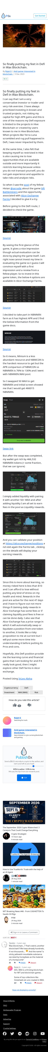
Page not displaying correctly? (24, 990)
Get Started (40, 15)
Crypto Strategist (18, 834)
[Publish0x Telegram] (20, 1034)
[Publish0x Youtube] (42, 1034)
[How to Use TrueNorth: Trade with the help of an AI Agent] (24, 854)
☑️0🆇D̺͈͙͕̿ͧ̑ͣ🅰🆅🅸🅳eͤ (19, 876)
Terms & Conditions (32, 1039)
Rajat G (8, 71)
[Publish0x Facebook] (5, 1034)
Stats (5, 1014)
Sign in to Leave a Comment (25, 932)
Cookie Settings (9, 1028)
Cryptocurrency (11, 688)
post (26, 184)
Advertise (7, 1019)
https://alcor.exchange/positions (24, 543)
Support (6, 1024)
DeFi (26, 688)
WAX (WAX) (22, 692)
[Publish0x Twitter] (12, 1034)
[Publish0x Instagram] (35, 1034)
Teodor (12, 943)
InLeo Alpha (25, 678)
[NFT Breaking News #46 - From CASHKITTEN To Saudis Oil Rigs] (24, 896)
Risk (36, 692)
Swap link (8, 448)
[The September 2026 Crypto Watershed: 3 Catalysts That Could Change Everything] (24, 812)
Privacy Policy (44, 1040)
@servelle (16, 188)
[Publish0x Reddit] (27, 1034)
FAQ (5, 1005)
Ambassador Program (12, 1010)
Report (33, 963)
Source (7, 238)
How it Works (9, 1001)
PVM (13, 917)
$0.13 (5, 79)
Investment (9, 692)
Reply (23, 963)
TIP (25, 778)
